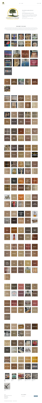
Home (19, 3)
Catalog (22, 3)
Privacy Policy (5, 398)
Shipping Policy (6, 396)
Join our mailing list (23, 394)
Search (5, 394)
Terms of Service (6, 397)
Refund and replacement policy (8, 395)
